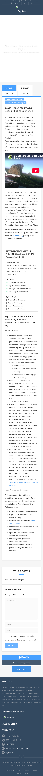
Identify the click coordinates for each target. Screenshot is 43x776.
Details (9, 88)
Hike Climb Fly (18, 236)
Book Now (21, 669)
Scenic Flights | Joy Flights (16, 103)
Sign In (35, 770)
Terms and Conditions (13, 770)
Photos (25, 94)
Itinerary (25, 88)
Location (9, 94)
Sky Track (19, 773)
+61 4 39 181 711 (11, 744)
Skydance (9, 753)
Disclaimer (26, 770)
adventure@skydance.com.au (17, 748)
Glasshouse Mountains (14, 99)
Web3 (27, 773)
